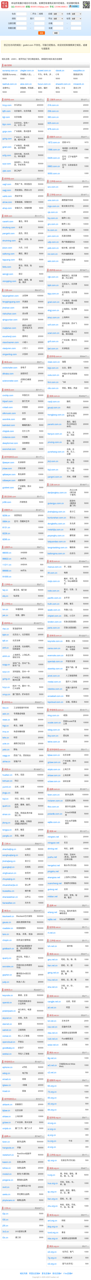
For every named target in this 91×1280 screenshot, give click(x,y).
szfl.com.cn (53, 324)
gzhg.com (7, 138)
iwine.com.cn (54, 741)
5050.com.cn (54, 173)
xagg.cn (6, 755)
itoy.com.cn (53, 735)
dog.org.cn (53, 1226)
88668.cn (6, 570)
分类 (68, 13)
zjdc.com (6, 170)
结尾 (41, 13)
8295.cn (6, 539)
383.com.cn (53, 116)
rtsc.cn (5, 628)
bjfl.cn (5, 640)
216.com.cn (53, 105)
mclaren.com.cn (55, 800)
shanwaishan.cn (10, 896)
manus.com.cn (54, 566)
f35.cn (5, 1219)
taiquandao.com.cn (57, 541)
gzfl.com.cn (53, 341)
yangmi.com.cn (55, 476)
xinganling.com (9, 354)
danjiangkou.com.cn (57, 492)
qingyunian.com (9, 319)
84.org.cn (52, 1109)
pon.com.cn (53, 235)
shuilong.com (8, 227)
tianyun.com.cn (55, 433)
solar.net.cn (53, 1044)
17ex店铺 (67, 1273)
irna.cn (5, 731)
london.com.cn (54, 621)
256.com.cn (53, 110)
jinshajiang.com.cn (56, 511)
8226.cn (6, 533)
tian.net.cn (52, 965)
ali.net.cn (52, 1007)
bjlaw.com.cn (54, 754)
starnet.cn (7, 1023)
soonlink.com (8, 419)
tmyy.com (6, 105)
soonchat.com (9, 448)
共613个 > (39, 290)
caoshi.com (7, 221)
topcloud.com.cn (55, 701)
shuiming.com (9, 240)
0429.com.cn (54, 157)
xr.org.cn (52, 1128)
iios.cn (5, 707)
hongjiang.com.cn (56, 414)
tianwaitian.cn (8, 902)
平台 (50, 18)
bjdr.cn (5, 634)
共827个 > (39, 843)
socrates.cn (7, 966)
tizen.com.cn (54, 794)
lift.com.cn (52, 572)
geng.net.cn (53, 972)
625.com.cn (53, 122)
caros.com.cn (54, 648)
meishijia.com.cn (55, 529)
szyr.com (6, 163)
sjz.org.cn (52, 1160)
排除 (14, 18)
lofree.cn (6, 1167)
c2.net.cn (52, 1072)
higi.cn (5, 725)
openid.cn (7, 1002)
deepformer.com (10, 443)
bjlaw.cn (6, 1110)
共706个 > (84, 270)
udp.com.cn (53, 241)
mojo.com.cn (54, 581)
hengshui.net (54, 865)
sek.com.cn (53, 260)
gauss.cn (6, 922)
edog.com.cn (54, 729)
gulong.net (53, 889)
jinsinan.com (8, 307)
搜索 (41, 33)
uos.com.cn (53, 200)
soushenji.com (9, 336)
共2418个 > (38, 911)
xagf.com (6, 184)
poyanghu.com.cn (56, 535)
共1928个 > (38, 769)
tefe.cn (5, 737)
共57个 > (85, 1215)
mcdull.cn (6, 1173)
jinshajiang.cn (8, 860)
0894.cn (6, 521)
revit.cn (5, 1187)
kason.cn (6, 1161)
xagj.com (6, 190)
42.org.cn (52, 1103)
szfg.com (6, 155)
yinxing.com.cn (55, 442)
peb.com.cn (53, 247)
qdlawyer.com (9, 474)
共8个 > (40, 547)
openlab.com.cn (55, 661)
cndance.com (8, 437)
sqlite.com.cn (54, 822)
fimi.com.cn (53, 382)
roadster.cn (7, 928)
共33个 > (85, 954)
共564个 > (84, 356)
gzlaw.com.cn (54, 762)
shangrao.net (54, 877)
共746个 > (39, 1136)
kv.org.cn (52, 1140)
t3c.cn (5, 1237)
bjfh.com (6, 110)
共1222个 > (84, 635)
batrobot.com (8, 425)
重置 (56, 33)
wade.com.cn (54, 609)
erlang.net (52, 912)
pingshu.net (53, 871)
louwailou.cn (8, 890)
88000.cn (6, 552)
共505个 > (39, 702)
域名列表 (23, 1273)
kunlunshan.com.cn (57, 517)
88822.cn (6, 558)
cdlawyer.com (8, 480)
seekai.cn (6, 1053)
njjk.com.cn (53, 276)
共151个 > (84, 710)
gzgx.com (7, 131)
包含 (14, 13)
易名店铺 (56, 1273)
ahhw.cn (6, 761)
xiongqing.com (9, 281)
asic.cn (5, 713)
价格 (50, 23)
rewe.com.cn (54, 361)
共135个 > (84, 789)
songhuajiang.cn (10, 855)
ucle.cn (5, 743)
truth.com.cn (53, 603)
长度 (50, 28)
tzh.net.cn (52, 946)
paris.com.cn (54, 627)
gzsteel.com (8, 487)
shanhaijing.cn (9, 849)
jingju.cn (6, 792)
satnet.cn (6, 1029)
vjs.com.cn (53, 212)
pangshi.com (8, 233)
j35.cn (5, 1225)
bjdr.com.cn (53, 285)
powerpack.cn (9, 1010)
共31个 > (85, 749)
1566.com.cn (54, 149)
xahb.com (7, 196)
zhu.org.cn (53, 1205)
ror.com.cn (53, 253)
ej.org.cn (52, 1134)
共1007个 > (38, 623)
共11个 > (39, 457)
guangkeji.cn (8, 866)
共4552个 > (84, 396)
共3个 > (85, 1052)
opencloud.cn (8, 1041)
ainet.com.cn (54, 675)
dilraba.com (8, 373)
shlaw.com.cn (54, 775)
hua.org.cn (53, 1183)
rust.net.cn (53, 1038)
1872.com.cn (54, 142)
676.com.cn (53, 128)
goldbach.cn (8, 948)
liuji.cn (5, 798)
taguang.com (8, 259)
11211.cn (6, 564)
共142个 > (39, 1061)
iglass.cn (6, 1085)
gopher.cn (7, 974)
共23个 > (85, 137)
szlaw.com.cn (54, 781)
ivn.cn (5, 609)
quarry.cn (6, 957)
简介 (32, 18)
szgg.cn (6, 664)
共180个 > (84, 484)
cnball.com (7, 407)
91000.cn (6, 576)
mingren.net (53, 836)
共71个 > (39, 390)
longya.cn (7, 829)
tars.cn (5, 934)
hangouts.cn (8, 1147)
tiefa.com (6, 266)
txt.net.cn (52, 1020)
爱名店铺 (45, 1273)
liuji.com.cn (53, 469)
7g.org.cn (52, 1257)
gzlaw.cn (6, 1122)
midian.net (52, 896)
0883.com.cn (54, 166)
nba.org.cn (53, 1238)
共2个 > (40, 584)
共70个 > (39, 1099)
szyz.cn (6, 671)
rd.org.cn (52, 1123)
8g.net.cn (52, 1058)
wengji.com (7, 273)
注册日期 (12, 23)
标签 (68, 18)
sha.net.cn (52, 986)
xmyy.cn (6, 694)
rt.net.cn (51, 932)
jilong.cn (6, 822)
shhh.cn (6, 656)
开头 (34, 13)
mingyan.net (53, 842)
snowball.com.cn (55, 695)
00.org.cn (52, 1097)
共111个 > (39, 216)
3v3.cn (5, 1231)
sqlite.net (52, 919)
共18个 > (85, 194)
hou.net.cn (53, 979)
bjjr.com (6, 116)
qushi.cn (6, 805)
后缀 (50, 13)
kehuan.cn (7, 780)
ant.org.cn (52, 1220)
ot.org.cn (52, 1146)
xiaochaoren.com (10, 342)
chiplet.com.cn (54, 615)
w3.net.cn (52, 1065)
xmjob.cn (6, 1128)
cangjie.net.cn (54, 1001)
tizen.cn (6, 1141)
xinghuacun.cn (9, 872)
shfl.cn (5, 647)
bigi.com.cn (53, 367)
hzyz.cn (6, 687)
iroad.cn (6, 1091)
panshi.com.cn (54, 424)
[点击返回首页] (4, 4)
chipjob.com (8, 431)
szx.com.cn (53, 186)
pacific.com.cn (54, 597)
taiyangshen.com (10, 295)
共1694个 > (84, 561)
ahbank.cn (7, 1104)
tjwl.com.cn (53, 348)
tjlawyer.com (8, 462)
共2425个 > (38, 990)
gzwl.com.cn (53, 301)
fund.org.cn (53, 1232)
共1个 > (40, 496)
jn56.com (6, 501)
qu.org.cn (52, 1191)
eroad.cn (6, 1079)
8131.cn (6, 527)
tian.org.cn (53, 1198)
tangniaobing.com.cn (57, 547)
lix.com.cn (52, 229)
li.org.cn (51, 1174)
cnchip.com (7, 395)
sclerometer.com (10, 380)
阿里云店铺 (34, 1273)
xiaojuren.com (9, 348)
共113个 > (84, 831)
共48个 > (85, 1168)
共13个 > (85, 99)
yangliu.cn (7, 835)
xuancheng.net (55, 883)
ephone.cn (7, 1067)
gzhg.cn (6, 678)
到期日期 (12, 28)
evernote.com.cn (55, 655)
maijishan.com (9, 327)
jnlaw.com (7, 468)
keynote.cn (7, 995)
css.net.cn (52, 1026)
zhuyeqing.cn (8, 878)
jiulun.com (7, 247)
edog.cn (6, 1073)
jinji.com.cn (53, 461)
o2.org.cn (52, 1251)
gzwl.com (6, 146)
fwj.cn (5, 589)
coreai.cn (6, 1035)
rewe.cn (6, 719)
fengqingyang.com (11, 301)
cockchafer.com (9, 367)
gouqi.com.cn (54, 407)
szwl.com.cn (53, 332)
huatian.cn (7, 774)
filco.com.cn (53, 806)
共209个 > (39, 1208)
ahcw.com (7, 202)
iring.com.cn (53, 715)
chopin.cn (7, 940)
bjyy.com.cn (53, 293)
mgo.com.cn (53, 206)
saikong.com (8, 253)
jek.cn (5, 615)
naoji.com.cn (54, 401)
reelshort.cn (8, 1154)
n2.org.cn (52, 1263)
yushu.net (52, 856)
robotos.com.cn (55, 688)
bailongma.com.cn (56, 553)
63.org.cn (52, 1085)
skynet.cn (6, 1017)
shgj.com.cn (53, 310)
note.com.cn (53, 590)
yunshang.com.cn (56, 451)
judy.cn (5, 981)
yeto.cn (5, 749)
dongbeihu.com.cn (56, 523)
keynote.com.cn (55, 641)
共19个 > (39, 510)
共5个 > (40, 178)
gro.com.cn (53, 223)
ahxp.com (7, 207)
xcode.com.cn (54, 722)
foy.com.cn (53, 218)
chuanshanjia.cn (10, 884)
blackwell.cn (8, 916)
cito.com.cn (53, 388)
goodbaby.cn (8, 1047)
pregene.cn (7, 1179)
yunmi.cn (6, 786)
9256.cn (6, 515)
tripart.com (7, 401)
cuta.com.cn (53, 374)
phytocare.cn (8, 1200)
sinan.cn (6, 814)
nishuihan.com (9, 313)
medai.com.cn (54, 681)
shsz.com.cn (53, 317)
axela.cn (6, 1194)
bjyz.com (6, 124)
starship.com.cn (55, 668)
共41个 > (39, 99)
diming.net (52, 848)
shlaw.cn (6, 1116)
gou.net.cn (53, 959)
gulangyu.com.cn (56, 503)
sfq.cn (5, 595)
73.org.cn (52, 1091)
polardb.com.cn (55, 813)
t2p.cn (5, 1213)
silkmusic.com (9, 413)
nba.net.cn (53, 1032)
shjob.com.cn (54, 769)
